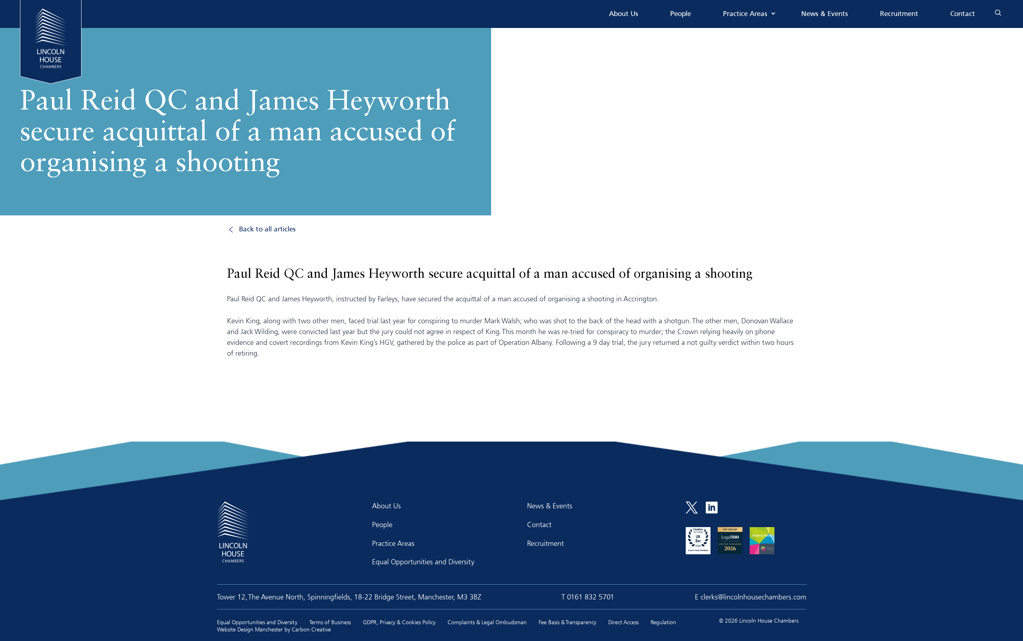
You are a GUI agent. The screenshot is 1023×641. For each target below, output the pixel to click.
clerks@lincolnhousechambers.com (753, 596)
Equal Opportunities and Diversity (423, 561)
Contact (962, 14)
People (680, 14)
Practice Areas (745, 14)
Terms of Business (330, 622)
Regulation (663, 622)
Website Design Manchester (250, 629)
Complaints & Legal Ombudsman (487, 622)
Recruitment (899, 14)
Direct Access (623, 622)
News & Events (824, 14)
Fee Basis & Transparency (567, 622)
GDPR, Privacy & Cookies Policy (399, 622)
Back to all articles (267, 229)
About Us (623, 14)
